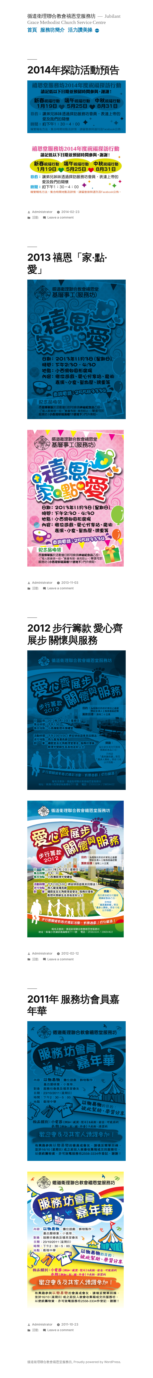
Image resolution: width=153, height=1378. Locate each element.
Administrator (42, 212)
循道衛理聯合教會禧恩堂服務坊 (61, 16)
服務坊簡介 (52, 30)
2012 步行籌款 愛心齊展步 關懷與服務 (75, 634)
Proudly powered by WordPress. (97, 1362)
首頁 (32, 30)
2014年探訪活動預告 (73, 70)
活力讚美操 (80, 30)
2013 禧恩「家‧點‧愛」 (67, 263)
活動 (35, 217)
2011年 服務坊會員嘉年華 (73, 1005)
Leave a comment (60, 217)
